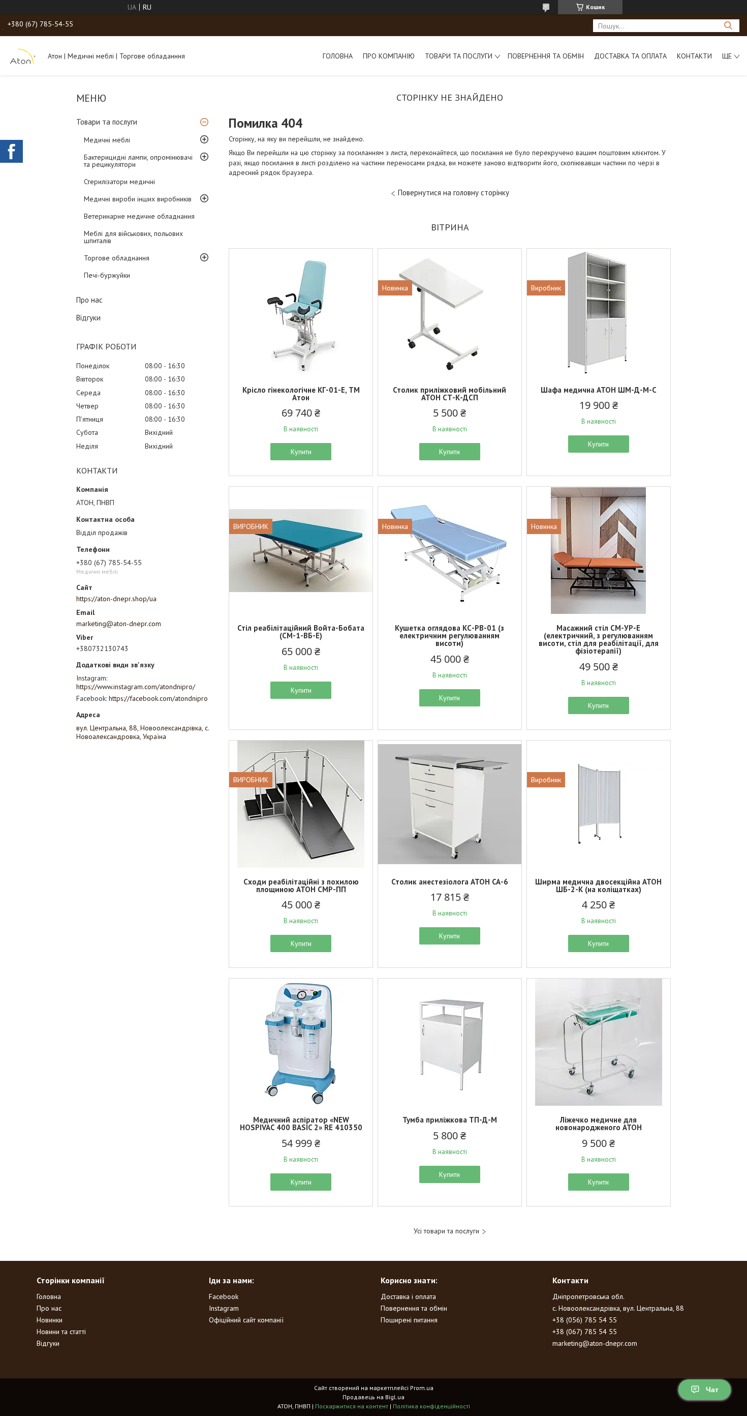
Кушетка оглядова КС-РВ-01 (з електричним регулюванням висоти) (449, 635)
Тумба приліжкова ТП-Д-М (449, 1120)
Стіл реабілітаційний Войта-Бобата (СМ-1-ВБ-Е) (300, 631)
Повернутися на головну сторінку (453, 192)
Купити (301, 451)
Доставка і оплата (408, 1296)
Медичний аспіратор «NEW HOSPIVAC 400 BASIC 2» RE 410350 (301, 1123)
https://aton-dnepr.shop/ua (116, 598)
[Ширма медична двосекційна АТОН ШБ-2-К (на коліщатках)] (598, 804)
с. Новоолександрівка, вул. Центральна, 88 (618, 1308)
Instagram (224, 1308)
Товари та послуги (458, 56)
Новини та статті (61, 1331)
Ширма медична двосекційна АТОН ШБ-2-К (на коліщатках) (598, 885)
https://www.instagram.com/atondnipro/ (135, 686)
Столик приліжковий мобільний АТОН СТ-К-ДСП (449, 393)
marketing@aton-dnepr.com (118, 623)
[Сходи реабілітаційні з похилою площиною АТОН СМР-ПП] (300, 804)
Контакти (694, 56)
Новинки (50, 1319)
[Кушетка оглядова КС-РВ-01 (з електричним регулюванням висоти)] (449, 550)
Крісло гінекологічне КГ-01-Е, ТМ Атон (301, 393)
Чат (712, 1389)
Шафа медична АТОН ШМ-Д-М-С (599, 390)
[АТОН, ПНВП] (23, 55)
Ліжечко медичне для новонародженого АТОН (598, 1123)
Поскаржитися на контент (351, 1406)
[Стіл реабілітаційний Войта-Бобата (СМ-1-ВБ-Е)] (300, 550)
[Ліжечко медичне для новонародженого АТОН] (598, 1042)
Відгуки (88, 317)
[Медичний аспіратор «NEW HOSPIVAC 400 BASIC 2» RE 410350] (300, 1042)
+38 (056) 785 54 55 (584, 1319)
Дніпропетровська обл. (588, 1296)
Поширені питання (409, 1319)
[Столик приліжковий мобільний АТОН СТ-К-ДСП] (449, 312)
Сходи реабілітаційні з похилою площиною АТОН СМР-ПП (301, 885)
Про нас (89, 300)
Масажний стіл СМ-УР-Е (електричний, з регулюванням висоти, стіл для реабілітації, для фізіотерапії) (599, 639)
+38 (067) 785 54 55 (584, 1331)
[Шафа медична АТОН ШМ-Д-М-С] (598, 312)
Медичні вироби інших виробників (138, 198)
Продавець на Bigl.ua (373, 1397)
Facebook (223, 1296)
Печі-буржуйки (107, 275)
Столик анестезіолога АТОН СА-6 (449, 882)
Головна (338, 56)
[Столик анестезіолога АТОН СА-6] (449, 804)
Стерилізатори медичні (119, 181)
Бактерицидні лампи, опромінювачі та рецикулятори (138, 161)
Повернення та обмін (546, 56)
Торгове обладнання (116, 257)
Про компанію (389, 56)
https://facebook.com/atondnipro (158, 698)
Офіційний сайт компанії (246, 1319)
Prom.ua (421, 1388)
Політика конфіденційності (431, 1406)
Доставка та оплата (630, 56)
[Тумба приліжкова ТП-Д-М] (449, 1042)
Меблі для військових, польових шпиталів (133, 237)
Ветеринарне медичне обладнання (139, 216)
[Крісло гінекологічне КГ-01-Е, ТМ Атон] (300, 312)
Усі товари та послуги (446, 1231)
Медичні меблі (107, 139)
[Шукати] (728, 25)
